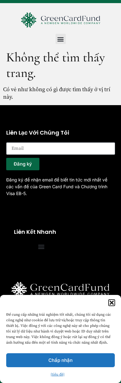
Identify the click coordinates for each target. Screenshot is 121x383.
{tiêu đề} (58, 374)
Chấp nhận (60, 360)
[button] (112, 303)
